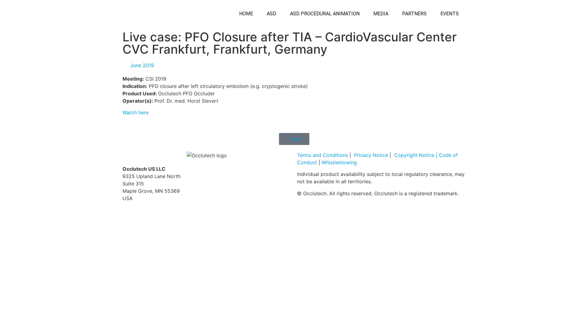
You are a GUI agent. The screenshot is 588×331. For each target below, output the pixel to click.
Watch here (136, 112)
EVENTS (449, 14)
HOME (246, 14)
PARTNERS (414, 14)
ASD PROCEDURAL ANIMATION (325, 14)
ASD (271, 14)
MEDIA (380, 14)
